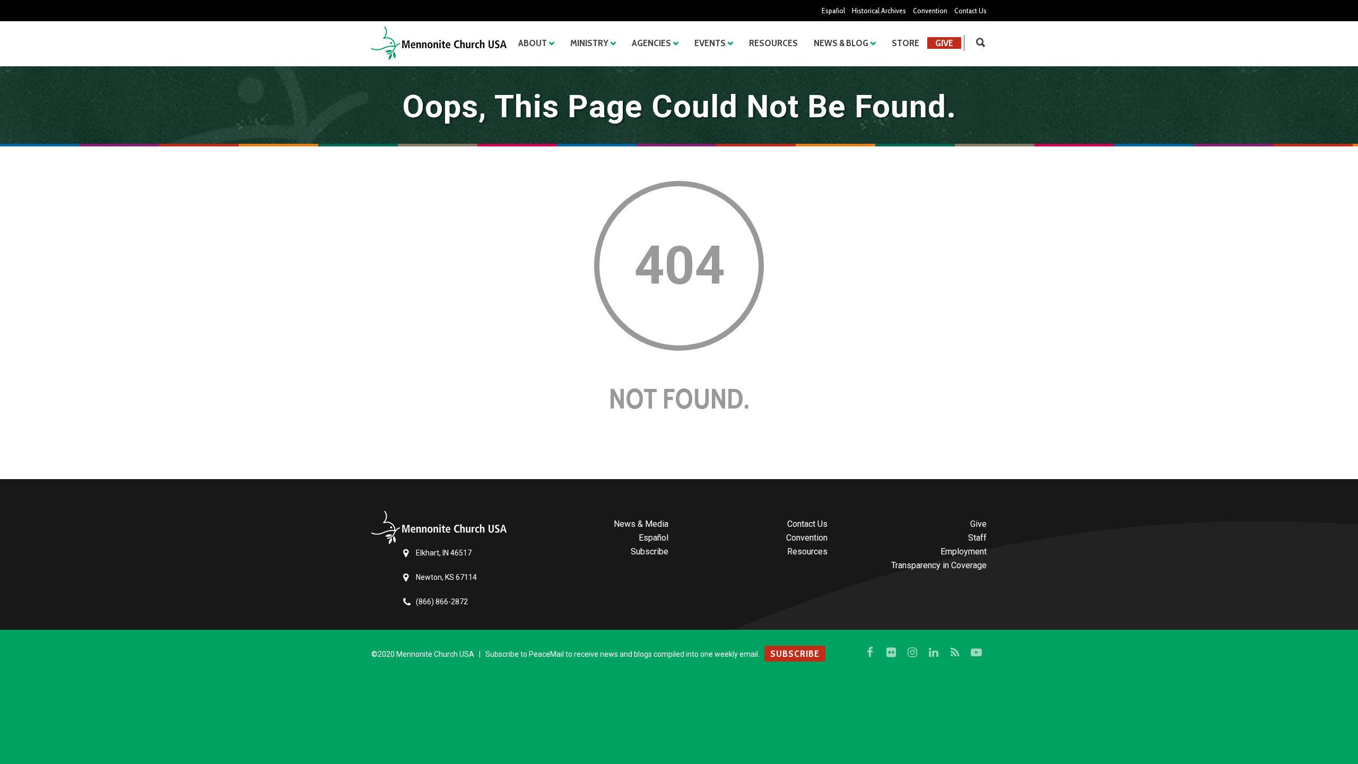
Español (833, 10)
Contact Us (970, 10)
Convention (930, 10)
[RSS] (954, 652)
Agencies (651, 43)
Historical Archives (879, 10)
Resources (773, 43)
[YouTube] (976, 652)
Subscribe (649, 551)
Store (905, 43)
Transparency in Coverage (939, 565)
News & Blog (841, 43)
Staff (977, 538)
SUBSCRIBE (795, 653)
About (532, 43)
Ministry (589, 43)
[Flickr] (891, 652)
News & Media (641, 524)
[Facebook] (870, 652)
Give (944, 43)
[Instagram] (912, 652)
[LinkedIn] (933, 652)
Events (710, 43)
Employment (964, 551)
